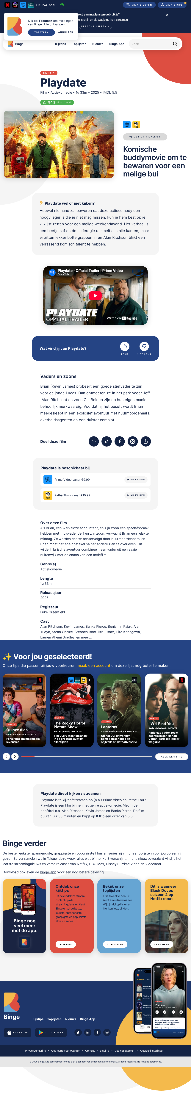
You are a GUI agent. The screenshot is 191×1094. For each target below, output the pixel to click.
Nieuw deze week (62, 858)
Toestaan (41, 32)
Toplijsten (79, 43)
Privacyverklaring (35, 1050)
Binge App (116, 43)
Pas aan (49, 5)
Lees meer (161, 944)
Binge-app (48, 872)
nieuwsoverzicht (151, 858)
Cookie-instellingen (152, 1050)
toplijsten (144, 853)
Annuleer (65, 32)
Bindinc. (104, 1050)
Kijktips (60, 43)
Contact (90, 1050)
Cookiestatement (125, 1050)
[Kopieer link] (146, 441)
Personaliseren (95, 26)
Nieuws (97, 43)
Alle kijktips (172, 756)
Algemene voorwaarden (65, 1050)
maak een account (94, 665)
